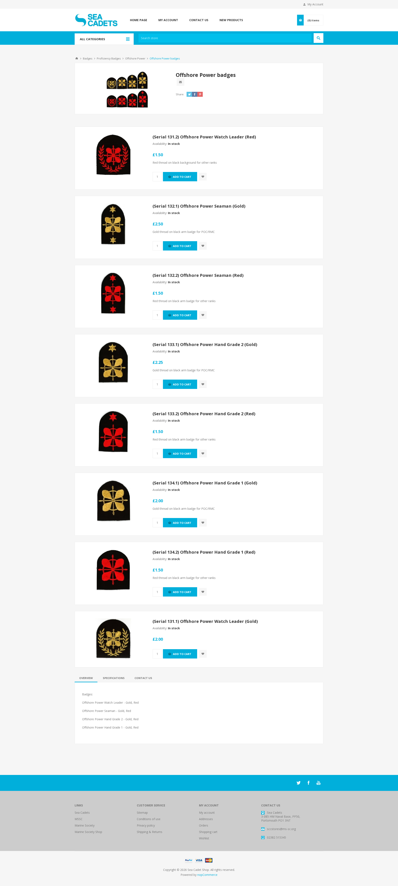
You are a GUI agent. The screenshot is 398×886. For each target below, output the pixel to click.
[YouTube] (318, 782)
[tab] (86, 678)
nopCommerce (207, 875)
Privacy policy (146, 825)
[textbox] (225, 38)
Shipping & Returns (149, 832)
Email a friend (180, 82)
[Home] (77, 58)
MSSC (79, 819)
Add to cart (182, 177)
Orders (203, 825)
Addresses (206, 819)
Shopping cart (208, 832)
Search (318, 38)
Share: (180, 94)
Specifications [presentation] (114, 678)
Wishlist (204, 838)
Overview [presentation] (86, 678)
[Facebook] (308, 782)
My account (207, 813)
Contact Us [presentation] (143, 678)
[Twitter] (298, 782)
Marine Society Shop (88, 832)
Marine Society (85, 825)
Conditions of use (148, 819)
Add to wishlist (203, 176)
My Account (315, 4)
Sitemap (142, 813)
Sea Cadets (82, 813)
